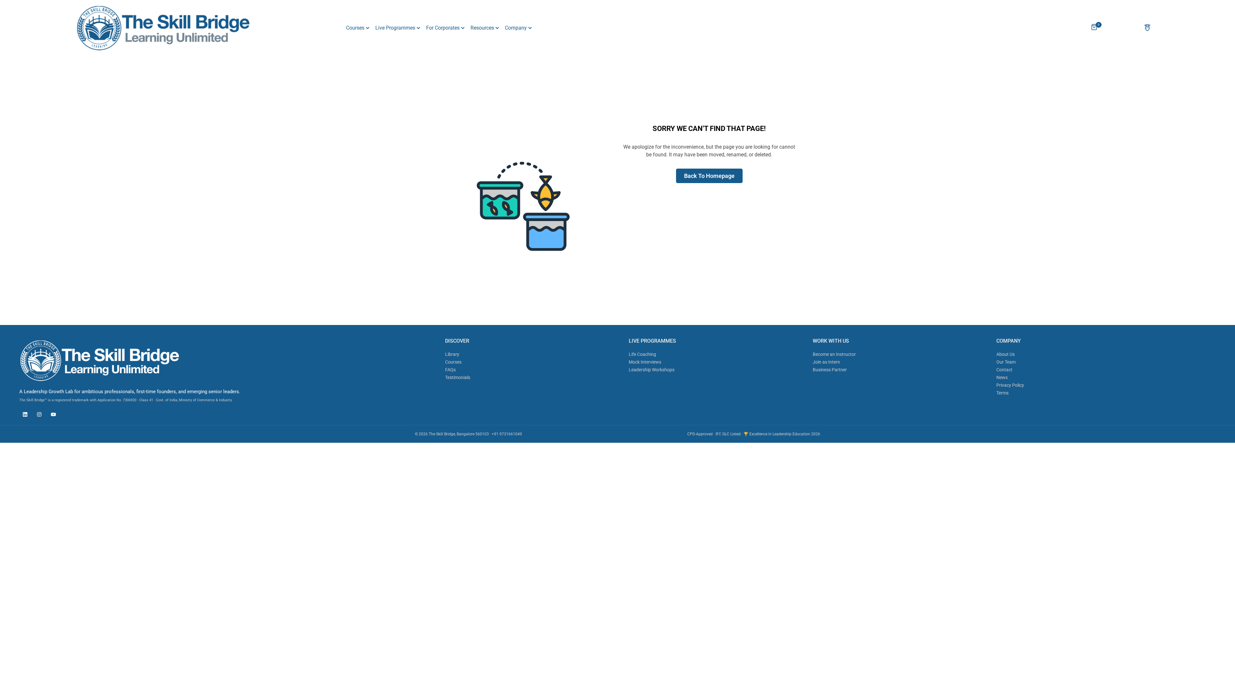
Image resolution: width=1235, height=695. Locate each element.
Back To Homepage (709, 175)
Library (452, 354)
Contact (1004, 369)
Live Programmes (395, 28)
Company (516, 28)
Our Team (1006, 362)
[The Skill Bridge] (162, 28)
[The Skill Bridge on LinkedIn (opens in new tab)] (23, 415)
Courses (355, 28)
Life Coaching (642, 354)
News (1002, 377)
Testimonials (457, 377)
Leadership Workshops (651, 369)
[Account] (1147, 28)
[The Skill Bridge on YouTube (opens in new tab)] (51, 415)
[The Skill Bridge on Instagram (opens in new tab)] (37, 415)
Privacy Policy (1010, 385)
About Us (1005, 354)
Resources (482, 28)
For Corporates (443, 28)
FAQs (450, 369)
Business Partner (830, 369)
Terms (1002, 392)
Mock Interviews (645, 362)
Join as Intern (826, 362)
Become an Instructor (834, 354)
